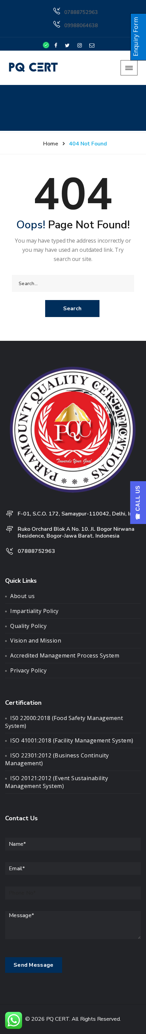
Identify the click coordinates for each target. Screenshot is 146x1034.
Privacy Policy (28, 670)
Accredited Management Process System (64, 655)
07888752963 (81, 12)
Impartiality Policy (34, 611)
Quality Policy (28, 626)
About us (22, 596)
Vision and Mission (35, 640)
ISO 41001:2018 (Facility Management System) (71, 740)
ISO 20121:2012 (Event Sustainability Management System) (56, 782)
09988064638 (81, 25)
